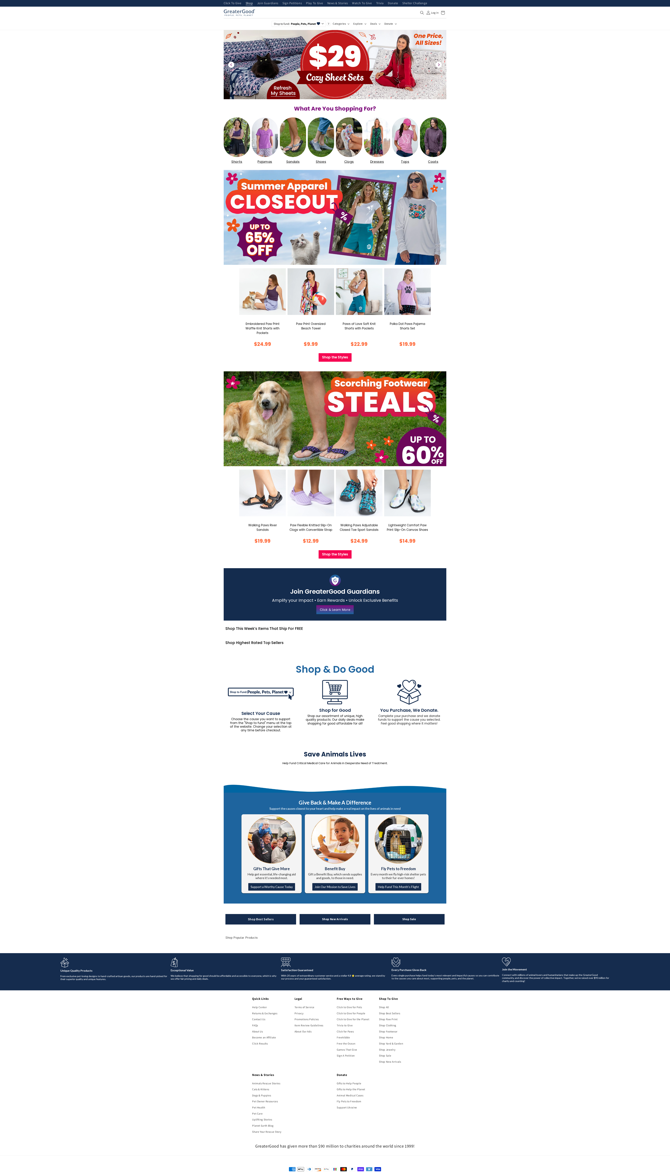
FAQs (255, 1025)
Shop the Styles (335, 357)
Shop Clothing (387, 1025)
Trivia (380, 3)
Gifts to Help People (349, 1083)
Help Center (259, 1007)
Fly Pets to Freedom (349, 1101)
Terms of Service (305, 1007)
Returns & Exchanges (264, 1013)
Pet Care (257, 1113)
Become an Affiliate (264, 1037)
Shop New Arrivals (335, 919)
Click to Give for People (351, 1013)
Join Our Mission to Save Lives (335, 887)
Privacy (299, 1013)
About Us (257, 1031)
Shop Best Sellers (261, 919)
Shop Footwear (388, 1031)
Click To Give (232, 3)
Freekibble (343, 1037)
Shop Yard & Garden (391, 1043)
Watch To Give (362, 3)
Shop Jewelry (387, 1049)
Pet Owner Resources (265, 1101)
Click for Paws (345, 1031)
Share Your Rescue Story (266, 1131)
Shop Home (386, 1037)
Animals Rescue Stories (266, 1083)
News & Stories (337, 3)
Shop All (384, 1007)
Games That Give (347, 1049)
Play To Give (314, 3)
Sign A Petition (346, 1055)
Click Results (260, 1043)
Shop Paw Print (388, 1019)
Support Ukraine (347, 1107)
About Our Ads (303, 1031)
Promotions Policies (307, 1019)
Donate (393, 3)
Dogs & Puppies (261, 1095)
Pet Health (258, 1107)
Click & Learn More (335, 609)
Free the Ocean (346, 1043)
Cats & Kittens (260, 1089)
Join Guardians (267, 3)
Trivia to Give (345, 1025)
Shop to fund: (295, 24)
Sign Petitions (292, 3)
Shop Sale (409, 919)
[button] (422, 13)
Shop (249, 3)
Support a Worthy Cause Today (272, 887)
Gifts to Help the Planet (351, 1089)
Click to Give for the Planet (353, 1019)
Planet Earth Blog (262, 1125)
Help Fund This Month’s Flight (398, 887)
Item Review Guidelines (309, 1025)
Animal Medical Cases (350, 1095)
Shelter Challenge (414, 3)
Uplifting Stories (262, 1119)
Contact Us (258, 1019)
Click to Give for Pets (349, 1007)
